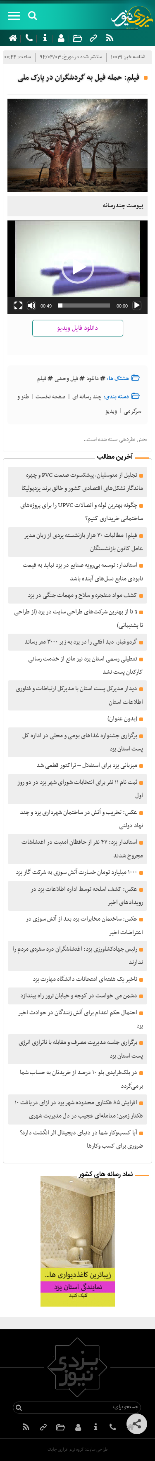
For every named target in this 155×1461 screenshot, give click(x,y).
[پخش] (137, 305)
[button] (77, 267)
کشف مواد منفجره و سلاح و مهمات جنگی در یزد (82, 595)
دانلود (92, 379)
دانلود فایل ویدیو (77, 328)
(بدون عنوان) (122, 718)
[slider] (84, 305)
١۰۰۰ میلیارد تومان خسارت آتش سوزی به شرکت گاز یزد (76, 872)
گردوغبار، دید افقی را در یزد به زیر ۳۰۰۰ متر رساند (80, 642)
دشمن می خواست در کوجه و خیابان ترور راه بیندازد (78, 995)
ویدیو (111, 411)
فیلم (41, 379)
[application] (77, 267)
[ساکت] (31, 305)
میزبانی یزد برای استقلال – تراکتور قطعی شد (86, 765)
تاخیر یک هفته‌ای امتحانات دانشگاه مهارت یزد (85, 979)
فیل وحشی (66, 379)
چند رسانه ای (87, 397)
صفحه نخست (51, 397)
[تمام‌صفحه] (18, 305)
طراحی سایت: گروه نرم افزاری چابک (77, 1450)
